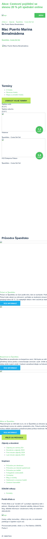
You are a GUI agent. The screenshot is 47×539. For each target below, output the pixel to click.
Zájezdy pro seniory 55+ (15, 448)
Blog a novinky (11, 477)
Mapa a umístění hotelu (14, 95)
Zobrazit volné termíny (16, 101)
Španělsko (19, 22)
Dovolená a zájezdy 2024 (15, 450)
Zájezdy (11, 22)
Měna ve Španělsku (7, 421)
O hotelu (9, 90)
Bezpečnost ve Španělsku (9, 357)
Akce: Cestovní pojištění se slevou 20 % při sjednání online (22, 5)
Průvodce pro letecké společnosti (18, 468)
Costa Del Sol (29, 22)
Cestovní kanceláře (13, 482)
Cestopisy (9, 475)
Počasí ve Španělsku (7, 292)
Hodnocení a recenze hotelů (16, 480)
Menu (41, 15)
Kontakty (9, 493)
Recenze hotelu (12, 92)
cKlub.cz (5, 22)
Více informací (10, 303)
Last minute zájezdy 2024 (15, 455)
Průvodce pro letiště (13, 470)
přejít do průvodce (14, 438)
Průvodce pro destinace (14, 465)
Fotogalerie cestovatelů (14, 473)
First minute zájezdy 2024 (15, 452)
